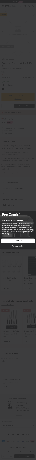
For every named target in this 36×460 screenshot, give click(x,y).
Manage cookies (18, 246)
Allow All (18, 241)
